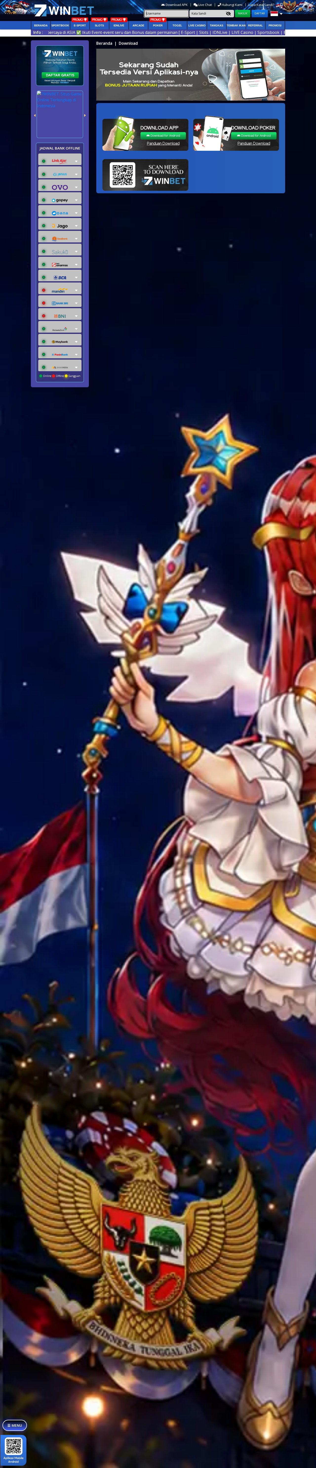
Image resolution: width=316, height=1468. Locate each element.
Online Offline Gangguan (61, 376)
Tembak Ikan (236, 25)
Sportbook (60, 25)
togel (177, 25)
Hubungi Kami (232, 4)
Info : (38, 32)
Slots (99, 25)
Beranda (41, 25)
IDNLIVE (119, 25)
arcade (138, 25)
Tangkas (216, 25)
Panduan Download (163, 143)
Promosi (275, 25)
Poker (158, 25)
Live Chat (205, 4)
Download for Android (165, 136)
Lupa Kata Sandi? (261, 4)
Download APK (176, 4)
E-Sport (80, 25)
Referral (255, 25)
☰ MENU (14, 1425)
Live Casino (197, 25)
